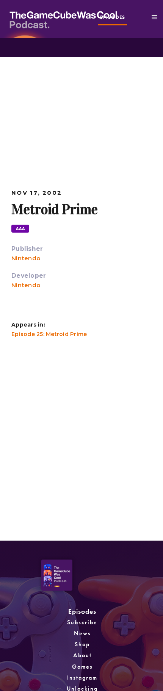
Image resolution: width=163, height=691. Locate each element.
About (82, 655)
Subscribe (82, 622)
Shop (82, 644)
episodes (112, 17)
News (82, 633)
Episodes (82, 611)
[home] (86, 18)
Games (82, 667)
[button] (154, 17)
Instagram (82, 678)
